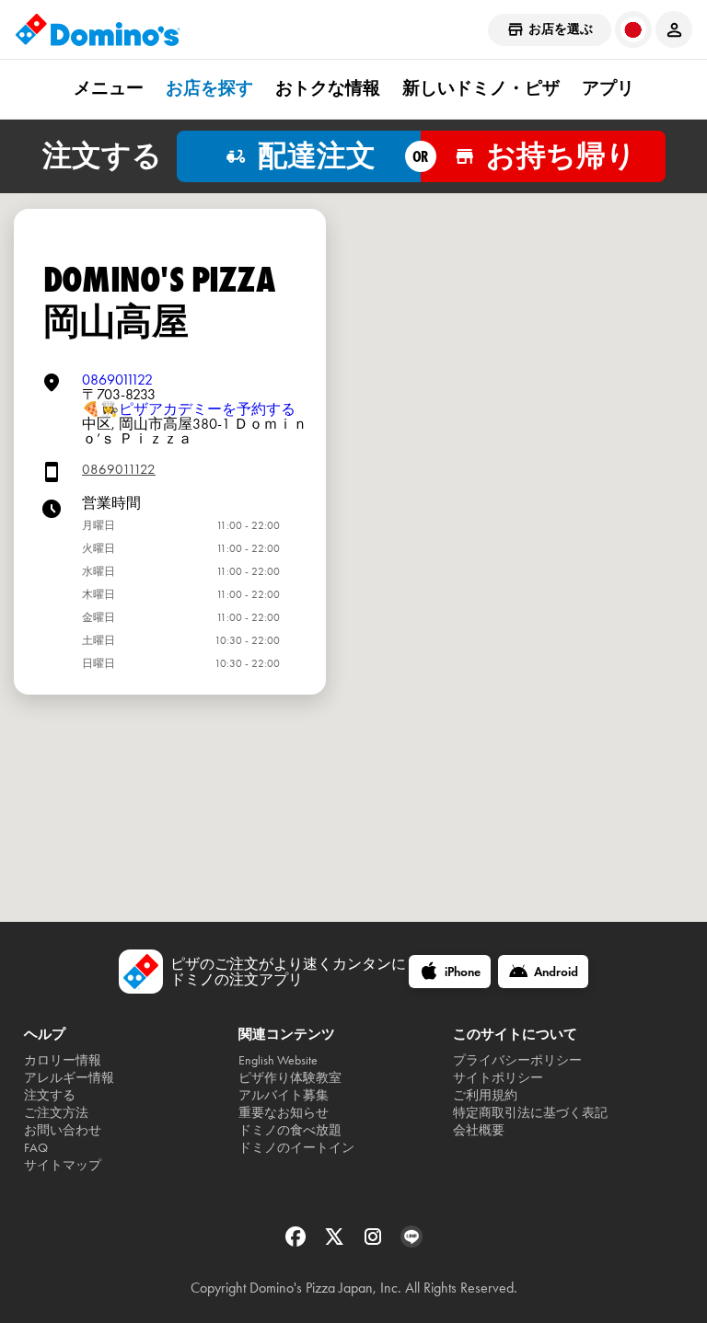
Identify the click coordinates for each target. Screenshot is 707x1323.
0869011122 (117, 379)
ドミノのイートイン (296, 1148)
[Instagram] (374, 1242)
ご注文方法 (56, 1113)
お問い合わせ (62, 1130)
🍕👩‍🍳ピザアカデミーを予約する (189, 409)
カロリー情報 (62, 1060)
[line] (411, 1242)
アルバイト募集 (283, 1095)
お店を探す (209, 88)
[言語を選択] (633, 29)
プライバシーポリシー (517, 1060)
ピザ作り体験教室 (290, 1078)
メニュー (109, 88)
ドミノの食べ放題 (290, 1130)
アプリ (608, 88)
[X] (336, 1242)
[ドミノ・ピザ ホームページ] (97, 29)
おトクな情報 (327, 88)
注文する (49, 1095)
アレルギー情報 (69, 1078)
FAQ (36, 1148)
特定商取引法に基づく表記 (530, 1113)
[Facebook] (297, 1242)
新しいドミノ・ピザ (481, 88)
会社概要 (478, 1130)
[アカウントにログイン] (673, 29)
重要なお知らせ (283, 1113)
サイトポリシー (498, 1078)
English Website (278, 1060)
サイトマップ (62, 1165)
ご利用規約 (485, 1095)
